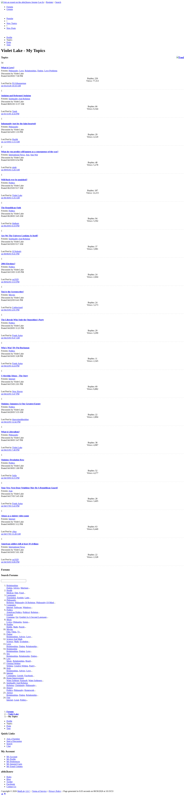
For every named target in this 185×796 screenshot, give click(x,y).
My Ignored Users (14, 764)
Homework (29, 690)
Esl (17, 617)
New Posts (11, 28)
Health (9, 590)
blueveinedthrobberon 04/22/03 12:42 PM (15, 420)
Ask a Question (13, 739)
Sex (8, 654)
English (20, 598)
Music (9, 619)
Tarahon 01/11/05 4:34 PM (10, 112)
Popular (10, 18)
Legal (16, 700)
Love (21, 71)
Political (26, 612)
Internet (12, 379)
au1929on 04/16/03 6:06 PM (10, 560)
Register (49, 2)
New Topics (12, 23)
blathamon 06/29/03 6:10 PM (10, 224)
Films (14, 632)
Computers (11, 605)
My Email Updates (15, 766)
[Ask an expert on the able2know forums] (19, 2)
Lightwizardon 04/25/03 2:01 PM (12, 308)
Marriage (24, 588)
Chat (9, 746)
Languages (11, 595)
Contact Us (11, 786)
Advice (16, 588)
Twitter (10, 782)
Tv (18, 632)
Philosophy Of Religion (25, 602)
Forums (10, 7)
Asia (10, 491)
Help (9, 668)
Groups (10, 9)
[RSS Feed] (180, 57)
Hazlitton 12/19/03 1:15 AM (10, 140)
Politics (12, 183)
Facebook (28, 675)
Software (18, 607)
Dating (40, 71)
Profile (9, 37)
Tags (9, 45)
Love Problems (50, 71)
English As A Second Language (33, 617)
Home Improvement (15, 678)
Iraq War (34, 155)
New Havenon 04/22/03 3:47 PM (12, 392)
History (10, 688)
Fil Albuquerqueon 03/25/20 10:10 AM (13, 84)
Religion (10, 602)
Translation (11, 598)
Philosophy (13, 71)
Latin (27, 598)
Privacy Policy (55, 791)
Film (8, 632)
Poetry (32, 666)
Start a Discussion (14, 741)
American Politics (14, 612)
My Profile (11, 759)
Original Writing (13, 663)
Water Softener (13, 680)
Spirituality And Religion (19, 99)
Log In (41, 2)
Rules (9, 777)
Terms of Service (39, 791)
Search (58, 2)
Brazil (28, 661)
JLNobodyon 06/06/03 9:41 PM (11, 252)
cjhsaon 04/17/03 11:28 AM (11, 532)
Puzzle (22, 627)
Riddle (9, 627)
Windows (27, 607)
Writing (10, 666)
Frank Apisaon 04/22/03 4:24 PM (12, 364)
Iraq (27, 155)
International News (17, 155)
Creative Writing (21, 666)
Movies (12, 295)
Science (10, 641)
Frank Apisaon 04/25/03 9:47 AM (12, 336)
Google (20, 675)
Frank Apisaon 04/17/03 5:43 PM (12, 504)
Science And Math (14, 639)
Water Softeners (35, 680)
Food (21, 593)
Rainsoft (23, 680)
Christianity (20, 685)
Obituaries (17, 622)
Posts (9, 42)
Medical (10, 593)
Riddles (10, 624)
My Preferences (13, 761)
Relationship (31, 646)
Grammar (10, 617)
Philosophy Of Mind (45, 602)
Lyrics (9, 622)
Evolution (24, 641)
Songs (25, 622)
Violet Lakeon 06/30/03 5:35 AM (11, 196)
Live (8, 658)
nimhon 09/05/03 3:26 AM (10, 168)
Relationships (30, 71)
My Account (12, 757)
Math (15, 627)
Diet (16, 593)
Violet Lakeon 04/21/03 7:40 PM (11, 448)
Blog (9, 779)
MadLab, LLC (23, 791)
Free (8, 697)
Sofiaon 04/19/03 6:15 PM (10, 476)
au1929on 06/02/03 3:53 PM (10, 280)
